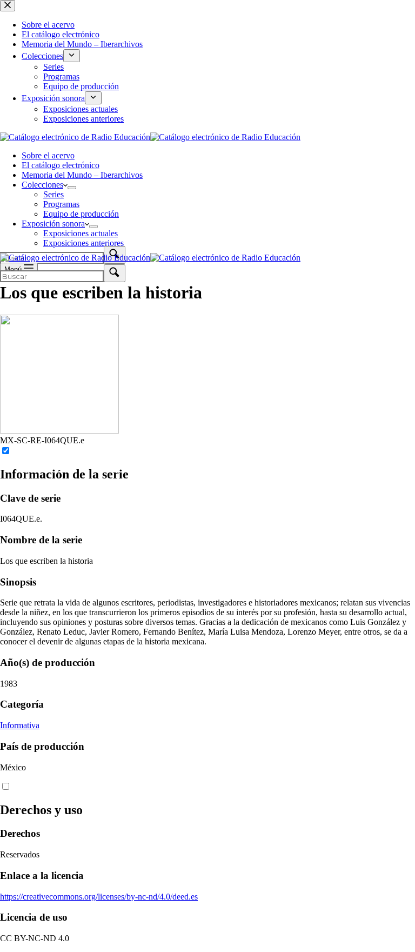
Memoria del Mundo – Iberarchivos (82, 174)
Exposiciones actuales (80, 233)
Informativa (19, 725)
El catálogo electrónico (60, 165)
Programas (61, 204)
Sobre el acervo (48, 155)
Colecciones (42, 184)
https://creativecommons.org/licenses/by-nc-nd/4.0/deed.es (99, 896)
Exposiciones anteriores (83, 243)
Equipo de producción (81, 213)
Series (53, 194)
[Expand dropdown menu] (72, 187)
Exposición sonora (53, 223)
